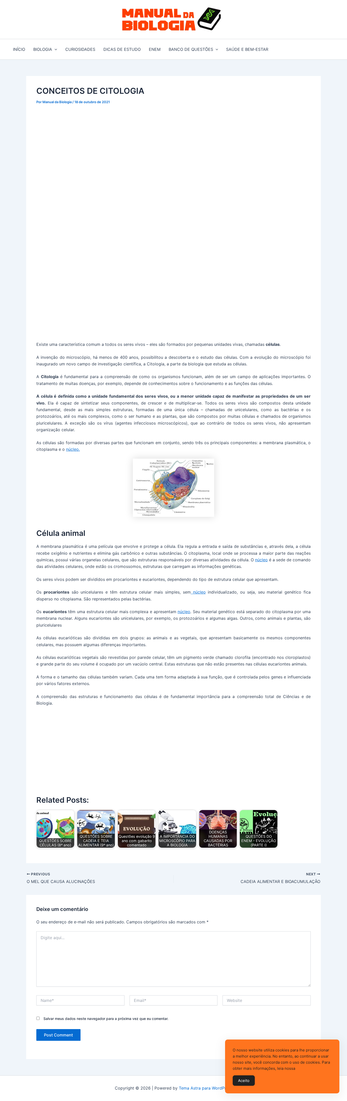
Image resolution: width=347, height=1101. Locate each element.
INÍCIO (19, 49)
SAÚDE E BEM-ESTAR (247, 49)
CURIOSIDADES (80, 49)
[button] (54, 49)
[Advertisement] (173, 148)
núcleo (261, 559)
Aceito (243, 1080)
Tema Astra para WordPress (205, 1088)
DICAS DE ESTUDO (122, 49)
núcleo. (73, 449)
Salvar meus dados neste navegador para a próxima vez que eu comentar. (105, 1018)
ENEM (155, 49)
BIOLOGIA (42, 49)
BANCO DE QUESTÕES (191, 49)
